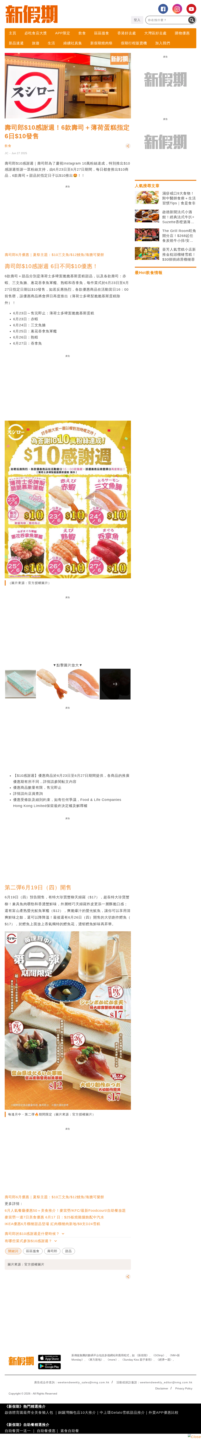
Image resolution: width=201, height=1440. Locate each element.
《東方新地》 (95, 1359)
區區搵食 (101, 33)
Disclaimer (161, 1388)
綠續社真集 (72, 43)
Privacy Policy (183, 1388)
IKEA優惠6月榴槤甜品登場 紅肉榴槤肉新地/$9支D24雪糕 (52, 1224)
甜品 (68, 1251)
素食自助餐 (69, 1431)
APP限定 (62, 33)
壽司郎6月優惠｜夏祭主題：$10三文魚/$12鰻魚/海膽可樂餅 (54, 255)
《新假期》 (142, 1355)
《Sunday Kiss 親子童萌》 (137, 1359)
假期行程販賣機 (134, 43)
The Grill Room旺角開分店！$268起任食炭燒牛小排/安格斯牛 (179, 236)
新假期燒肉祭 (101, 43)
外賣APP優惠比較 (164, 1413)
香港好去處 (126, 33)
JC (6, 153)
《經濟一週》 (164, 1359)
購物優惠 (182, 33)
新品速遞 (16, 43)
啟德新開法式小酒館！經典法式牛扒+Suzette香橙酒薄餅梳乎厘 (178, 217)
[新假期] (52, 14)
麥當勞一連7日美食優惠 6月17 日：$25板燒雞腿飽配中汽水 (54, 1217)
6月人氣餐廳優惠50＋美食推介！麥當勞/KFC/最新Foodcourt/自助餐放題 (65, 1211)
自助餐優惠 (46, 1431)
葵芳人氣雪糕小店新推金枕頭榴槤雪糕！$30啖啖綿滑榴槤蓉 (179, 254)
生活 (51, 43)
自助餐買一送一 (18, 1431)
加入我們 (162, 43)
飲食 (82, 33)
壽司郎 (52, 1251)
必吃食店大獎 (36, 33)
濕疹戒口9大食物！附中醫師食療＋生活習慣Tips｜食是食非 (179, 198)
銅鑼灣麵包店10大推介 (77, 1413)
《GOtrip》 (159, 1355)
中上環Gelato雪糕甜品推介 (122, 1413)
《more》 (112, 1359)
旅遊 (35, 43)
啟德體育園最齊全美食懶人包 (29, 1413)
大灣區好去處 (155, 33)
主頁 (12, 33)
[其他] (128, 147)
